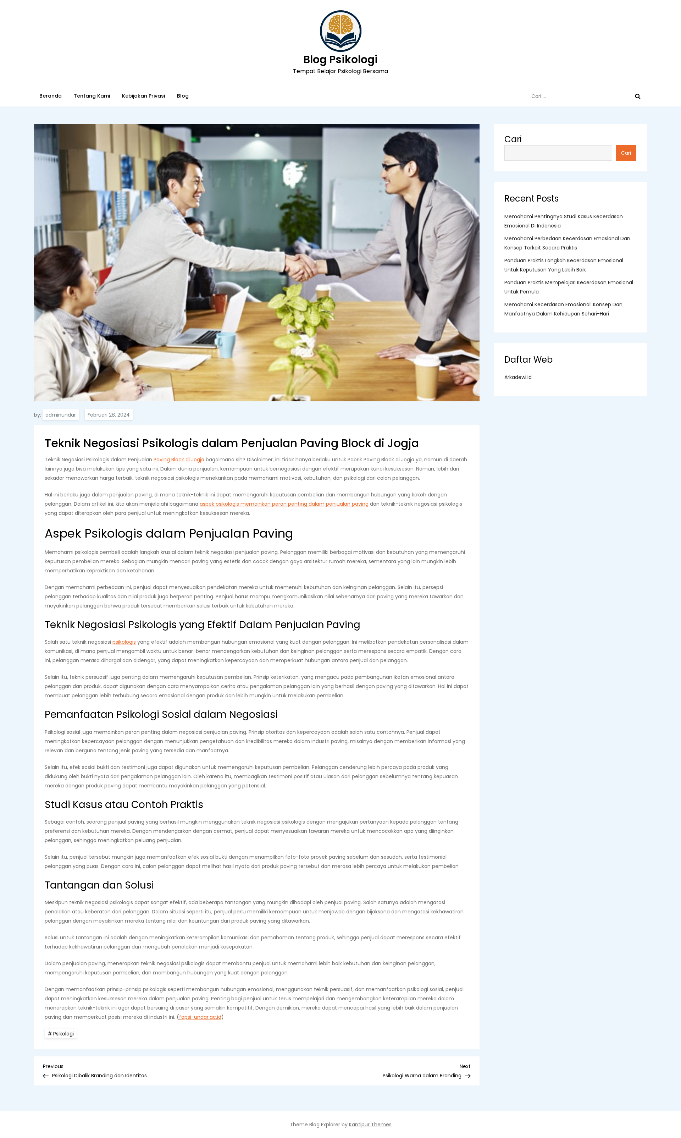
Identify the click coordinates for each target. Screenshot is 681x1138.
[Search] (638, 96)
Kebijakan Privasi (143, 95)
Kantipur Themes (370, 1124)
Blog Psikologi (340, 59)
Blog (183, 95)
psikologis (124, 641)
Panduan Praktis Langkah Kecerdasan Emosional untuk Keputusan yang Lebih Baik (563, 265)
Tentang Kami (92, 95)
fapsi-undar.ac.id (200, 1017)
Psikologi (63, 1033)
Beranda (50, 95)
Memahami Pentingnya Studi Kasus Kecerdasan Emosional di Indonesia (563, 221)
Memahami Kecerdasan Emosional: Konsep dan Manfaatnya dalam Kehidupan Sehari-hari (563, 309)
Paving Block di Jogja (179, 459)
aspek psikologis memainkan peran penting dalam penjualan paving (284, 503)
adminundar (60, 414)
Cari (513, 139)
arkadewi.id (518, 377)
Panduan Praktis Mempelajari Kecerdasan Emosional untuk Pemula (568, 287)
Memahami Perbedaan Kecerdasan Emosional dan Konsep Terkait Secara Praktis (567, 243)
